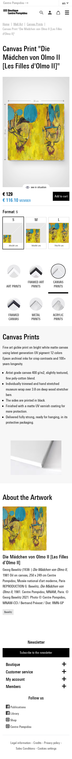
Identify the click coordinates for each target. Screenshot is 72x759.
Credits (37, 743)
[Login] (50, 12)
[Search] (41, 12)
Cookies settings (47, 748)
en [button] (64, 3)
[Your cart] (58, 12)
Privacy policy (52, 743)
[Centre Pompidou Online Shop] (15, 12)
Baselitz (8, 612)
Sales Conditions (25, 748)
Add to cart (61, 196)
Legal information (20, 743)
